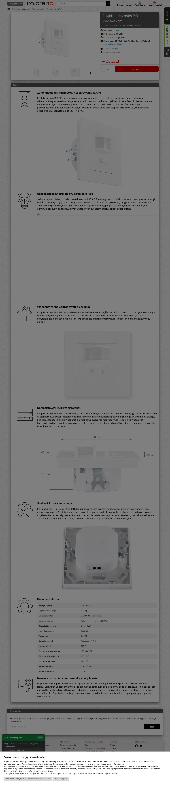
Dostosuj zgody (61, 779)
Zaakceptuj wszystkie (15, 779)
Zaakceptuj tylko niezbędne (39, 779)
